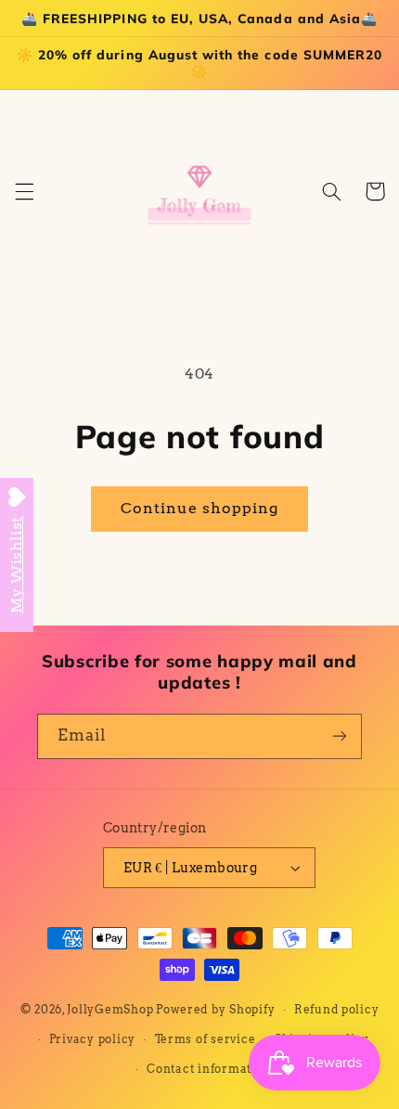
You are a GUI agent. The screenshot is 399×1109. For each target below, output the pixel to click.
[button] (24, 191)
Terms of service (205, 1039)
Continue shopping (200, 508)
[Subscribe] (339, 736)
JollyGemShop (110, 1009)
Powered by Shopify (215, 1009)
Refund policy (337, 1009)
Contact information (209, 1069)
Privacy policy (92, 1039)
